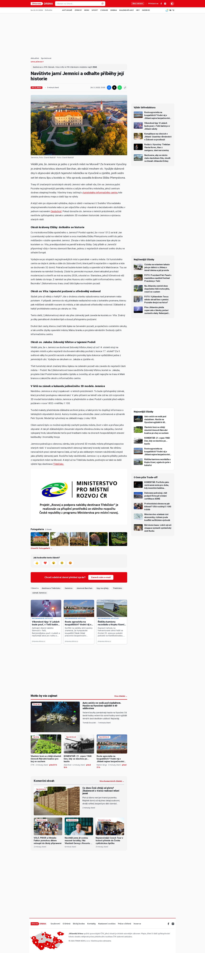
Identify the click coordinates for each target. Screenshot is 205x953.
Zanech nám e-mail (101, 577)
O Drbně (66, 924)
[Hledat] (103, 3)
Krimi (86, 10)
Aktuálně (67, 10)
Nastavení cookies (106, 924)
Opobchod (56, 211)
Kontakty (91, 924)
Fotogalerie (37, 529)
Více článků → (120, 696)
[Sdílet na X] (114, 87)
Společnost (46, 58)
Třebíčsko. (58, 464)
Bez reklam (138, 3)
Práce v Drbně (124, 924)
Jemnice (68, 588)
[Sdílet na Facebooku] (109, 87)
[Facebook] (161, 4)
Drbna (113, 10)
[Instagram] (165, 4)
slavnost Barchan (84, 588)
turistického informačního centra (100, 192)
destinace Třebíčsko (51, 588)
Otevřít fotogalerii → (41, 548)
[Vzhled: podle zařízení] (172, 3)
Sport (95, 10)
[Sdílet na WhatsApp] (119, 87)
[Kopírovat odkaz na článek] (125, 87)
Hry (138, 10)
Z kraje (104, 10)
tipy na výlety (102, 588)
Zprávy (78, 10)
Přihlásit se (153, 4)
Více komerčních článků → (112, 781)
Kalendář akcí (126, 10)
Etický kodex (79, 924)
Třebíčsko (117, 588)
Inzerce (146, 10)
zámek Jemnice (39, 593)
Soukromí (55, 924)
